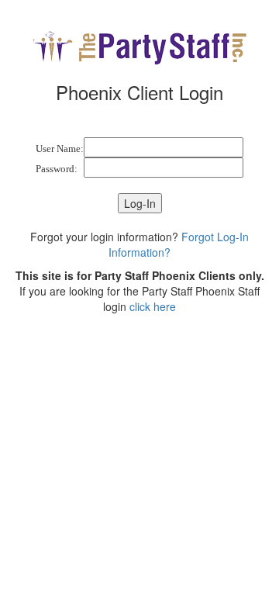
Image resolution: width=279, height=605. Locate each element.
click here (152, 306)
